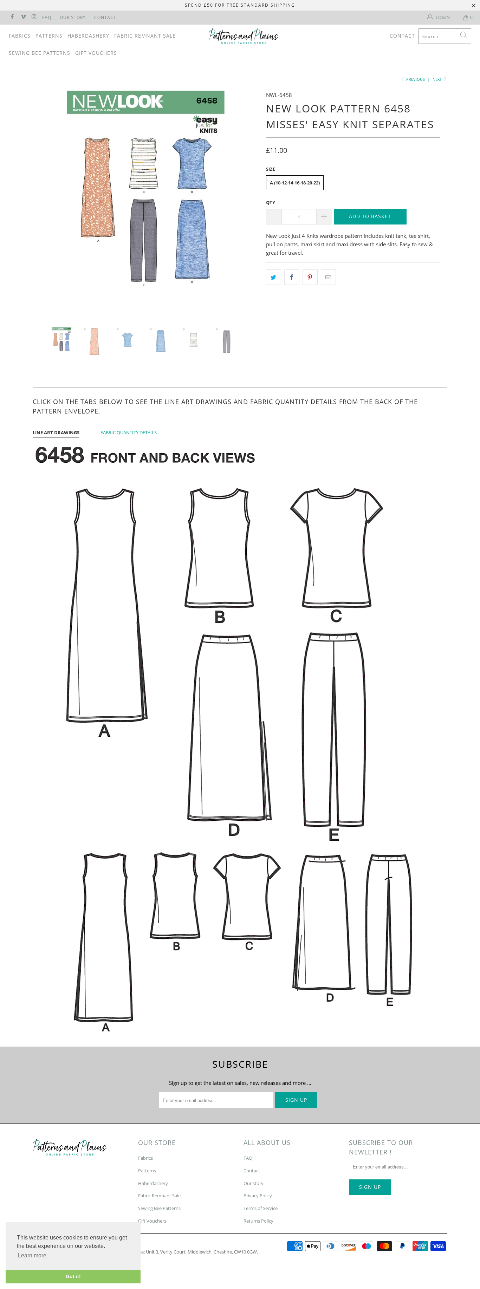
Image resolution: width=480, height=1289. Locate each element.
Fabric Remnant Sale (145, 35)
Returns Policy (258, 1221)
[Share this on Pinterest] (310, 277)
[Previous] (44, 204)
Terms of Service (261, 1208)
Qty (270, 202)
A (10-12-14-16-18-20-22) (295, 183)
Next (438, 79)
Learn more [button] (32, 1255)
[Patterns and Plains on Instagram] (34, 17)
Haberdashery (88, 35)
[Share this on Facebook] (291, 277)
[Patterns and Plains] (244, 36)
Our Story (73, 17)
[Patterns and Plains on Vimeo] (23, 17)
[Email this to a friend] (328, 277)
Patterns (49, 35)
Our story (254, 1183)
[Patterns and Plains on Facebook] (12, 17)
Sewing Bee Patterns (39, 53)
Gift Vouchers (96, 53)
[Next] (246, 204)
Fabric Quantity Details (128, 432)
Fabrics (20, 35)
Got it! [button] (73, 1276)
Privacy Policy (258, 1195)
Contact (105, 17)
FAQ (46, 17)
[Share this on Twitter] (273, 277)
